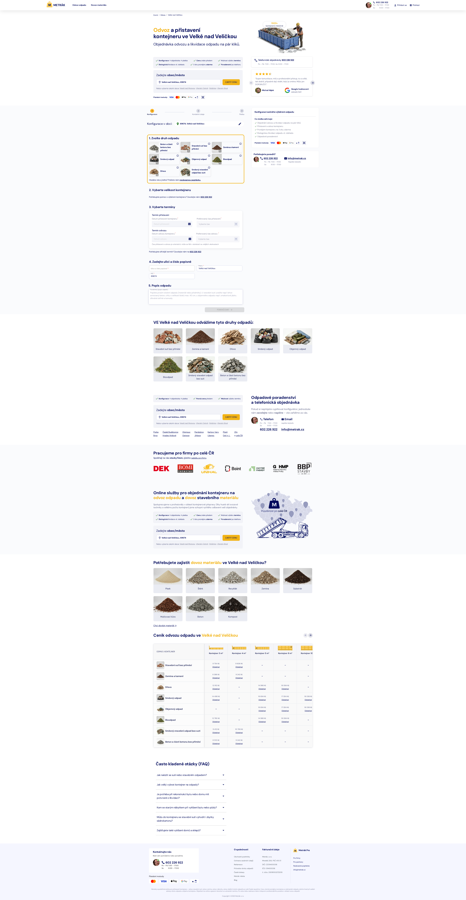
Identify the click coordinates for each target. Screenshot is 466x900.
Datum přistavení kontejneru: (165, 218)
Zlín (235, 432)
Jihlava (198, 435)
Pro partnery (298, 862)
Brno (155, 435)
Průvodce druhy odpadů (243, 868)
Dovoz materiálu (98, 5)
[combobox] (191, 82)
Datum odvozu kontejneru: (164, 233)
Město (201, 266)
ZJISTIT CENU (231, 82)
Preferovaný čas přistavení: (209, 218)
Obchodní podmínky (242, 857)
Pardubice (199, 432)
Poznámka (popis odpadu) (159, 290)
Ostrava (185, 435)
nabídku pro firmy (198, 458)
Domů (155, 15)
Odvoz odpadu (79, 5)
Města (163, 15)
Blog (235, 880)
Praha (155, 432)
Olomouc (186, 432)
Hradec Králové (169, 435)
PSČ (153, 274)
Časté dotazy (239, 872)
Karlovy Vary (213, 432)
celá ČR (239, 435)
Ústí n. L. (226, 435)
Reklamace (238, 864)
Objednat (216, 667)
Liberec (211, 435)
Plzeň (225, 432)
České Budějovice (170, 432)
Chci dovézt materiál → (164, 625)
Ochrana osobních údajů (243, 861)
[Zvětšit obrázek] (157, 151)
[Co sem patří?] (177, 143)
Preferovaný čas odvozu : (207, 233)
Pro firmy (296, 858)
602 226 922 (382, 2)
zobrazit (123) (296, 92)
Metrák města (239, 876)
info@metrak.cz (297, 158)
